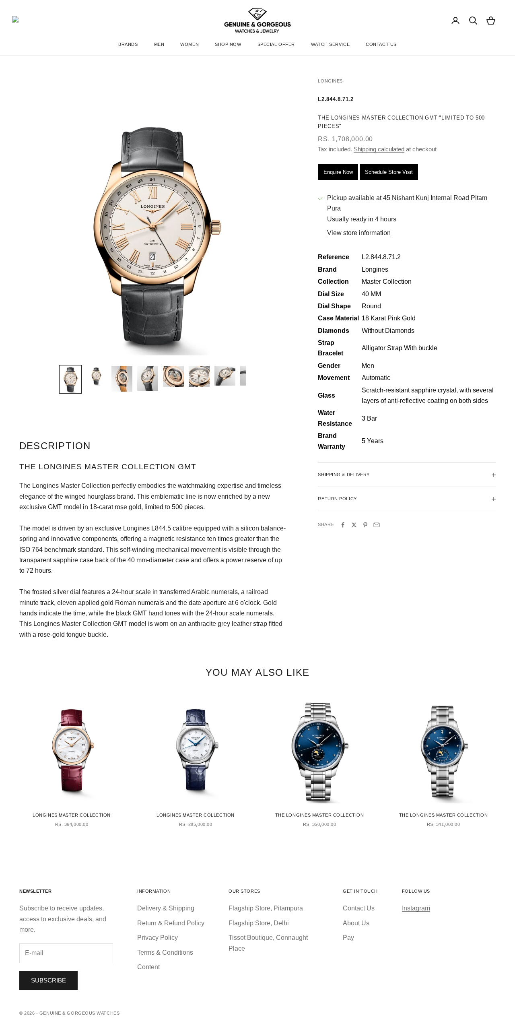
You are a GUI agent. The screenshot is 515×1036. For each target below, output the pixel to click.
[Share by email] (376, 525)
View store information (359, 233)
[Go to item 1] (70, 379)
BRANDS (128, 44)
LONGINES (330, 80)
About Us (356, 923)
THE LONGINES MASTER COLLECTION (319, 815)
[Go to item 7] (225, 375)
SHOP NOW (228, 44)
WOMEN (189, 44)
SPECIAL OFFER (276, 44)
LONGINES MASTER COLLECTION (72, 815)
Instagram (416, 908)
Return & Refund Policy (170, 923)
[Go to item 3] (122, 378)
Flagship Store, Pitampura (266, 908)
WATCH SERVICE (330, 44)
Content (148, 967)
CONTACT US (381, 44)
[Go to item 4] (147, 378)
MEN (159, 44)
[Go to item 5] (173, 376)
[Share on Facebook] (343, 525)
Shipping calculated (379, 149)
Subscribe (48, 980)
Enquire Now (338, 172)
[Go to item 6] (199, 376)
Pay (348, 937)
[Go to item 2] (96, 376)
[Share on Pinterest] (365, 525)
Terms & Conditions (165, 952)
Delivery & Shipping (165, 908)
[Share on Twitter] (354, 525)
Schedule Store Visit (389, 172)
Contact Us (359, 908)
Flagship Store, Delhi (259, 923)
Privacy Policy (157, 937)
